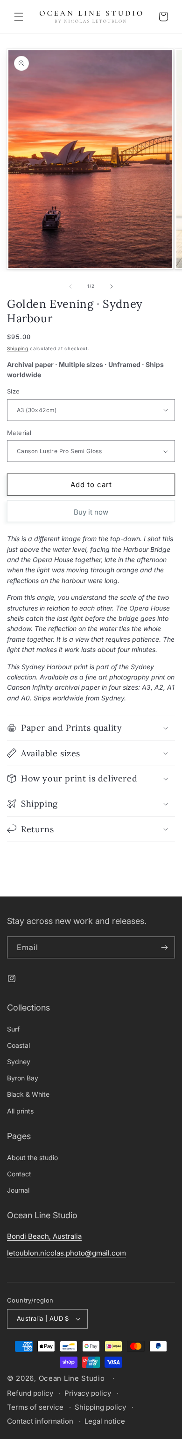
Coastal (18, 1045)
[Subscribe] (164, 947)
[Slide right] (111, 286)
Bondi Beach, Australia (44, 1236)
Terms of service (35, 1407)
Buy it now (91, 512)
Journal (18, 1190)
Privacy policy (87, 1393)
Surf (13, 1029)
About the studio (32, 1157)
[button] (18, 17)
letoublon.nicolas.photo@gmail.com (66, 1253)
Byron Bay (22, 1078)
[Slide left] (70, 286)
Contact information (40, 1421)
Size (13, 391)
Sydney (18, 1062)
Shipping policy (100, 1407)
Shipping (17, 348)
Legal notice (104, 1421)
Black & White (28, 1094)
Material (19, 432)
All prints (20, 1111)
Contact (19, 1174)
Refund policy (30, 1393)
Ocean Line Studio (72, 1378)
